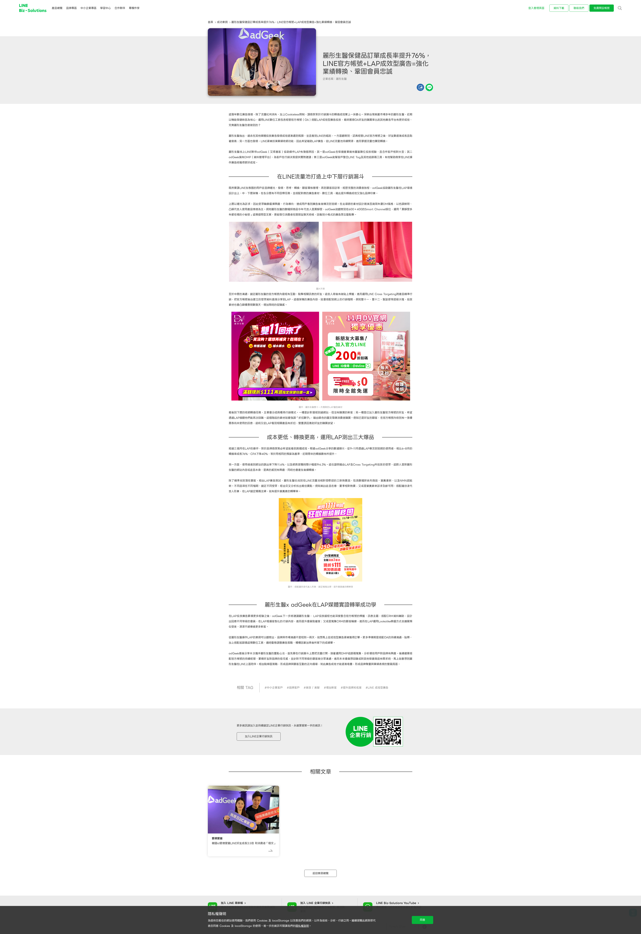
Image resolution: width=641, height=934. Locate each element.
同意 (422, 920)
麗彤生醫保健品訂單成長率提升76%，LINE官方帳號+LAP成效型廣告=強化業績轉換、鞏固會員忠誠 (291, 22)
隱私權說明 (302, 926)
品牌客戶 (294, 688)
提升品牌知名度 (352, 688)
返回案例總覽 (320, 873)
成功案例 (222, 22)
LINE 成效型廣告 (378, 688)
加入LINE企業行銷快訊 (258, 736)
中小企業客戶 (275, 688)
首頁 (210, 22)
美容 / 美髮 (313, 688)
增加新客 (331, 688)
